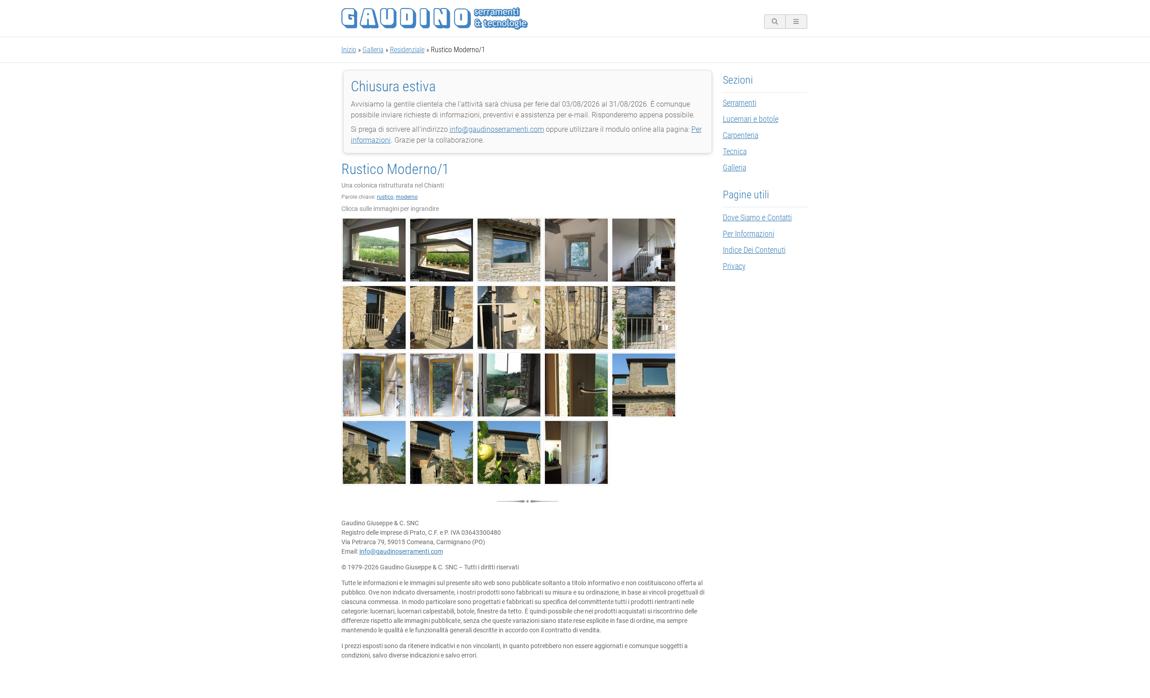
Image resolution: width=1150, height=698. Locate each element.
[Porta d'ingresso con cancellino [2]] (441, 317)
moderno (407, 197)
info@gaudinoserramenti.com (497, 129)
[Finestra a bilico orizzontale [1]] (374, 250)
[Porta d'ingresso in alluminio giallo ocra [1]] (374, 385)
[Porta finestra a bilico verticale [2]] (576, 385)
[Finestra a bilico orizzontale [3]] (509, 250)
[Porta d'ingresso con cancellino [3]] (509, 317)
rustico (385, 197)
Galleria (373, 49)
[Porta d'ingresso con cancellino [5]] (644, 317)
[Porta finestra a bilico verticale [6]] (509, 452)
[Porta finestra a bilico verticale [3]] (644, 385)
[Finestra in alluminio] (576, 250)
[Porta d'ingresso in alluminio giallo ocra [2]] (441, 385)
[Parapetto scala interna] (644, 250)
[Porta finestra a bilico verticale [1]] (509, 385)
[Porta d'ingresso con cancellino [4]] (576, 317)
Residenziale (407, 49)
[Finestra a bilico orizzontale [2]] (441, 250)
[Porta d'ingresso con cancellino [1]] (374, 317)
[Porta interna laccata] (576, 452)
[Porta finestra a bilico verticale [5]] (441, 452)
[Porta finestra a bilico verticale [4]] (374, 452)
